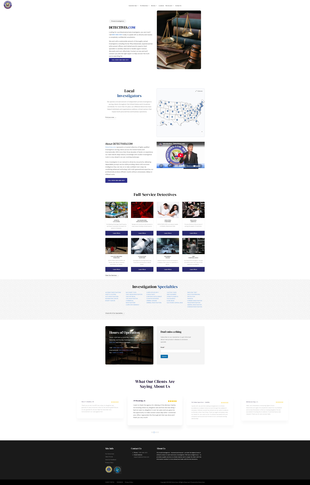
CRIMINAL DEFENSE (151, 300)
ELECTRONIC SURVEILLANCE (175, 303)
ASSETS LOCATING (110, 294)
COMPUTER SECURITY (152, 292)
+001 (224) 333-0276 (125, 350)
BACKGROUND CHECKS (111, 298)
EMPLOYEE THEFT (192, 292)
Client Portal (109, 457)
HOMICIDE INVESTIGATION (194, 307)
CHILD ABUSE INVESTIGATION (134, 294)
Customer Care (133, 5)
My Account (169, 5)
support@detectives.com (141, 457)
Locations (161, 5)
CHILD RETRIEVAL (131, 296)
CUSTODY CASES (172, 292)
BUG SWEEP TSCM (131, 292)
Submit (164, 356)
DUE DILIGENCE (171, 298)
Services (153, 5)
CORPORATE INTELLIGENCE (154, 296)
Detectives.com (110, 147)
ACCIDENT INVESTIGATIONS (113, 292)
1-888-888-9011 (117, 348)
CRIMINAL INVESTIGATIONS (153, 303)
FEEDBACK (120, 482)
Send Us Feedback (110, 459)
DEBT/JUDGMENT (171, 294)
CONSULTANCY (150, 294)
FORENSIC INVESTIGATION (194, 300)
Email (163, 347)
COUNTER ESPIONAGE (152, 298)
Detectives (201, 482)
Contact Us (178, 5)
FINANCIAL (190, 298)
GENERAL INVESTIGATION (194, 305)
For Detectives (144, 5)
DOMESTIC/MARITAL (172, 296)
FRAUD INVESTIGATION (193, 303)
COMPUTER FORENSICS (132, 305)
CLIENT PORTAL (109, 482)
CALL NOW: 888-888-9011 (120, 60)
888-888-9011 (117, 35)
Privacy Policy (109, 462)
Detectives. (175, 482)
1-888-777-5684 (117, 353)
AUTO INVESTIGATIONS (111, 296)
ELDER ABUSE (170, 300)
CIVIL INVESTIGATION (132, 298)
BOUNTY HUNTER (110, 300)
